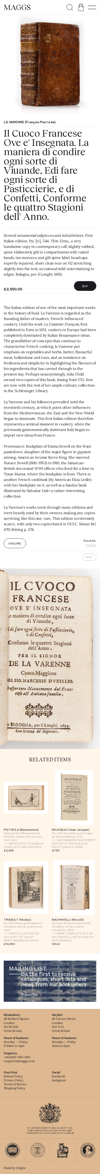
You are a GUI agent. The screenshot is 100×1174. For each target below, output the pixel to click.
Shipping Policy (14, 1088)
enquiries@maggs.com (19, 1061)
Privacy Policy (13, 1080)
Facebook (58, 1076)
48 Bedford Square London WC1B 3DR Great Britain (16, 1025)
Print (89, 557)
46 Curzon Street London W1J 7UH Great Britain (64, 1025)
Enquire (15, 543)
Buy (85, 286)
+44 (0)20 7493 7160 (17, 1057)
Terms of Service (15, 1084)
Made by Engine (15, 1168)
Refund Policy (13, 1076)
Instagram (59, 1080)
